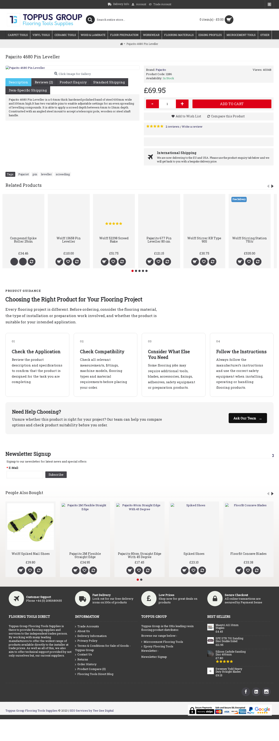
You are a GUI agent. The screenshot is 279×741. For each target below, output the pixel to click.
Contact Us (84, 654)
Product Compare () (91, 669)
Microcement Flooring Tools (163, 642)
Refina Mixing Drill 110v (26, 239)
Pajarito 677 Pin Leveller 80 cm (207, 239)
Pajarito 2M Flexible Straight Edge (30, 555)
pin (35, 174)
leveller (46, 174)
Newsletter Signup (154, 657)
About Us (83, 631)
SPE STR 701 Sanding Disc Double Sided (229, 640)
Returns (82, 659)
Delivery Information (92, 636)
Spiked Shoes (139, 554)
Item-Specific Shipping (28, 90)
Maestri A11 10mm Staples (227, 627)
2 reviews (172, 126)
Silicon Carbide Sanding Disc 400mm (231, 653)
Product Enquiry (73, 82)
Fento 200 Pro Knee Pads (248, 554)
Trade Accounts (88, 626)
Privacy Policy (87, 641)
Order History (87, 664)
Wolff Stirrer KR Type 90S (253, 239)
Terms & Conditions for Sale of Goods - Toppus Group (103, 648)
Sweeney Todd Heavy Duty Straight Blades (229, 670)
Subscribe (56, 475)
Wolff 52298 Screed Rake (162, 239)
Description (18, 82)
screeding (63, 174)
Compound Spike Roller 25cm (71, 239)
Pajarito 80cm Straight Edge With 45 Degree (85, 555)
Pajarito (161, 70)
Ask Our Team (247, 418)
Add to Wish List (188, 116)
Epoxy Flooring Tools (158, 646)
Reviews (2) (44, 82)
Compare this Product (228, 116)
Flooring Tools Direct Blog (95, 674)
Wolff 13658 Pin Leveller (117, 239)
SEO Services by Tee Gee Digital (92, 710)
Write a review (192, 126)
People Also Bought (24, 492)
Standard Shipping (109, 82)
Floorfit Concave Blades (194, 554)
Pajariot (23, 174)
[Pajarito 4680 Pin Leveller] (72, 68)
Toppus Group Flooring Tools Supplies (31, 710)
